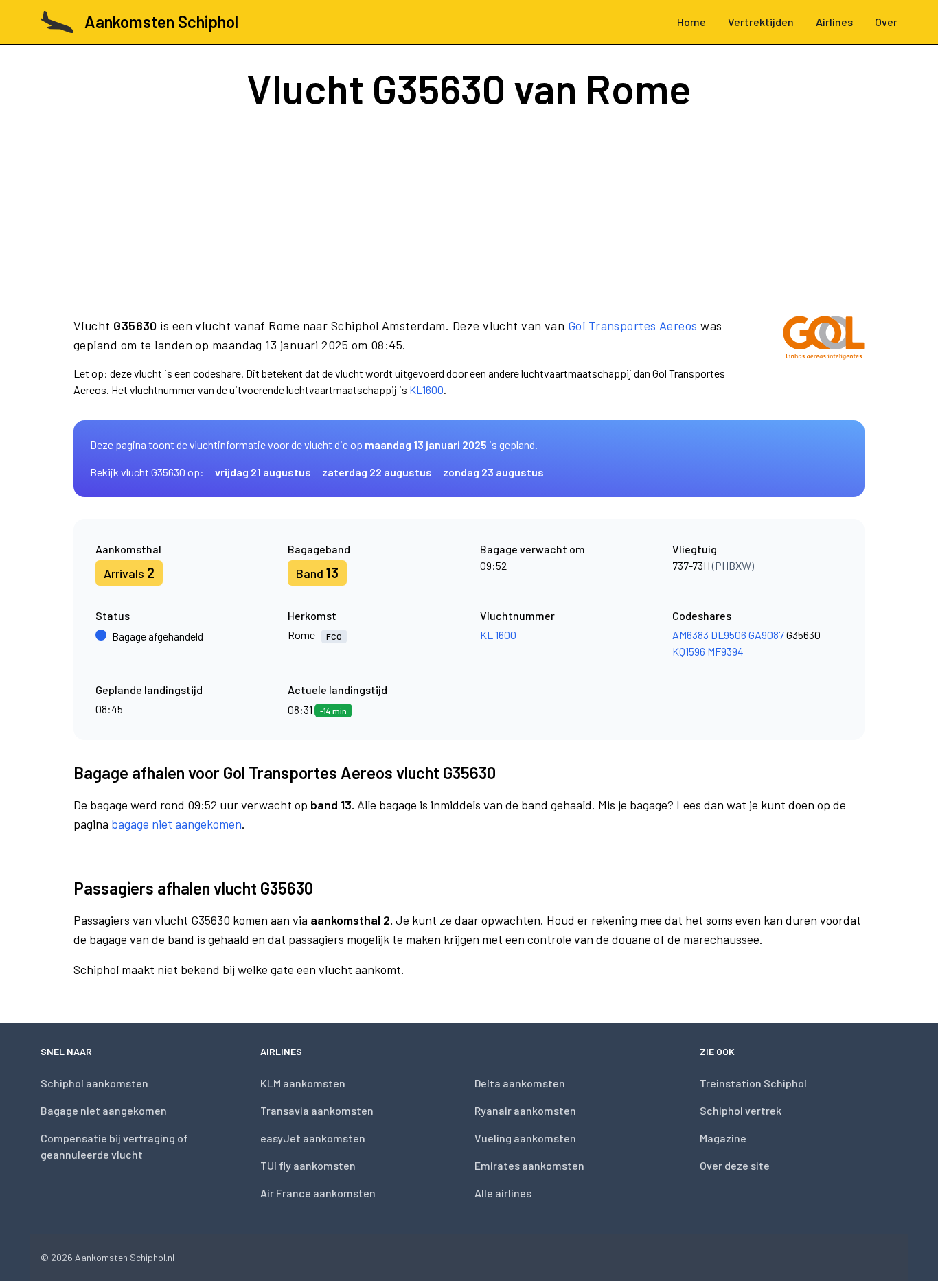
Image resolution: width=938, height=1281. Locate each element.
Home (691, 21)
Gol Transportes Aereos (633, 325)
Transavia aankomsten (317, 1110)
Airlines (834, 21)
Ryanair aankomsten (525, 1110)
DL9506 (728, 634)
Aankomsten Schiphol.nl (124, 1257)
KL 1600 (498, 634)
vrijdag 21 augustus (263, 471)
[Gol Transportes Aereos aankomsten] (824, 357)
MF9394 (725, 651)
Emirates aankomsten (529, 1165)
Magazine (723, 1137)
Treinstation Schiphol (753, 1082)
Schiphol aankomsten (94, 1082)
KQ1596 (688, 651)
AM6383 (690, 634)
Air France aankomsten (318, 1192)
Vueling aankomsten (525, 1137)
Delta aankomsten (519, 1082)
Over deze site (735, 1165)
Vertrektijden (761, 21)
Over (886, 21)
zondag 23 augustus (493, 471)
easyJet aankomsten (312, 1137)
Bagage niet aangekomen (104, 1110)
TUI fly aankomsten (308, 1165)
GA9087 (766, 634)
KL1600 (426, 389)
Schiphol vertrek (740, 1110)
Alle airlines (502, 1192)
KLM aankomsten (302, 1082)
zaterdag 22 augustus (377, 471)
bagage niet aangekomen (176, 823)
